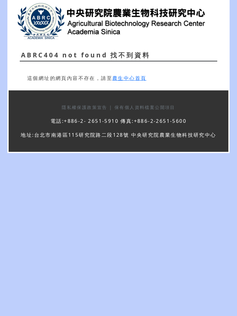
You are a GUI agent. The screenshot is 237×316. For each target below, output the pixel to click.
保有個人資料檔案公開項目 (144, 107)
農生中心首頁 (129, 78)
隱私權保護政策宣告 (85, 107)
